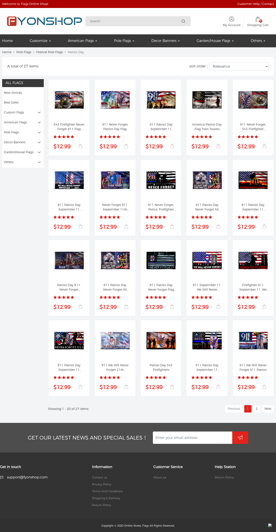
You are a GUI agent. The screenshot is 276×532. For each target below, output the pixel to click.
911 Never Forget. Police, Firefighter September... (161, 209)
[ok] (240, 438)
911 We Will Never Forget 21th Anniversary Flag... (115, 369)
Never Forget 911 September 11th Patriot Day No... (115, 209)
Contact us (99, 477)
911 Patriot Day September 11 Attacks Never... (161, 129)
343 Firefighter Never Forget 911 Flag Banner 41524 (68, 129)
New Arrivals (13, 93)
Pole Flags (23, 52)
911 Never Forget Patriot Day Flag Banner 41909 (115, 129)
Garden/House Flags (18, 152)
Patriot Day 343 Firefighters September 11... (160, 369)
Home (6, 52)
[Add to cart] (80, 146)
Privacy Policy (101, 484)
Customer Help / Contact (255, 4)
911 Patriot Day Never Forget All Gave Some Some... (207, 209)
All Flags (14, 83)
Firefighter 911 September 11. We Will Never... (253, 289)
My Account (231, 25)
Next (268, 409)
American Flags (15, 122)
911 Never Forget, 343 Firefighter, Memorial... (253, 129)
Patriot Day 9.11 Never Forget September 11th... (69, 289)
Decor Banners (14, 142)
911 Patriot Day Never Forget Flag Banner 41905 (161, 289)
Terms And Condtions (107, 491)
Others (8, 162)
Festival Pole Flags (49, 52)
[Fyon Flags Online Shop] (44, 21)
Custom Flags (14, 112)
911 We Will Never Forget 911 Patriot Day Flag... (253, 369)
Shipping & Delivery (106, 498)
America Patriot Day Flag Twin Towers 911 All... (207, 129)
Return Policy (101, 505)
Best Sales (11, 102)
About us (159, 477)
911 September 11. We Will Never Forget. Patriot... (207, 289)
